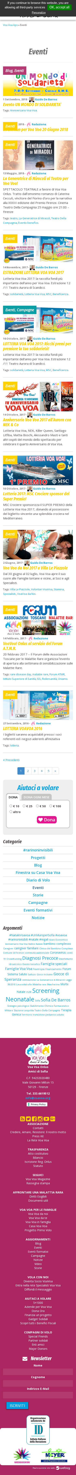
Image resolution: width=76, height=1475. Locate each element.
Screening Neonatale (33, 994)
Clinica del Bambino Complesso (56, 948)
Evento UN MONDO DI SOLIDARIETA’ (32, 104)
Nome (38, 1365)
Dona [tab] (13, 797)
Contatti (38, 1128)
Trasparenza (38, 1149)
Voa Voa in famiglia (38, 1222)
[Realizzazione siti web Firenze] (63, 1468)
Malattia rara (39, 984)
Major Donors (38, 1349)
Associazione (38, 1124)
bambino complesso (57, 944)
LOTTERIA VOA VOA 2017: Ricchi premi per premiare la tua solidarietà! (37, 346)
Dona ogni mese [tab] (36, 797)
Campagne (38, 902)
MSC (48, 294)
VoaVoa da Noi (26, 594)
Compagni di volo (38, 1332)
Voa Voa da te (38, 1218)
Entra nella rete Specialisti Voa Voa (38, 1285)
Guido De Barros (45, 99)
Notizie (38, 917)
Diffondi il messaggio (38, 1289)
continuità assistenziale (37, 952)
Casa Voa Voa (38, 1226)
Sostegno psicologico (18, 1005)
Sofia (37, 1000)
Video (38, 1264)
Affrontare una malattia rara (38, 1192)
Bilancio (38, 1158)
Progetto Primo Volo (38, 1230)
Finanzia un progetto (38, 1315)
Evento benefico (28, 223)
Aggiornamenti (38, 1239)
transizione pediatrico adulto (48, 1014)
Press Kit (38, 1136)
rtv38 (28, 992)
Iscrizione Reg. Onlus (38, 1162)
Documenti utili (38, 1200)
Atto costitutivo (38, 1153)
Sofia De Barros (56, 1000)
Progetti (38, 857)
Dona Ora (38, 1311)
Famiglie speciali (54, 963)
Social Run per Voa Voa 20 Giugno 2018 (35, 129)
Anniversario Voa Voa (23, 110)
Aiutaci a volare (38, 1299)
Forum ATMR (57, 674)
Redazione (38, 124)
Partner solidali (38, 1340)
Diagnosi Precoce (40, 958)
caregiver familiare (26, 948)
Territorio (27, 1014)
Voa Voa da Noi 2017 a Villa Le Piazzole (35, 568)
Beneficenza (60, 294)
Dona (49, 819)
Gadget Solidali (38, 1319)
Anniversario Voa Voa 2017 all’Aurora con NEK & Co (37, 422)
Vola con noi (38, 1277)
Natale (21, 992)
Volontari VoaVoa (41, 589)
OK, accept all (59, 7)
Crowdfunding (13, 958)
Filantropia (39, 969)
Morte (64, 984)
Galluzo (32, 974)
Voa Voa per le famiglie (38, 1210)
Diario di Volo (38, 880)
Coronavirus (58, 952)
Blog (38, 865)
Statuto (38, 1166)
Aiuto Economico (58, 939)
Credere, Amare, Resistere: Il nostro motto (38, 1132)
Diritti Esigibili (38, 1196)
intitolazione (29, 979)
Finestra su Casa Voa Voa (38, 872)
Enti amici (38, 1344)
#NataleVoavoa (19, 935)
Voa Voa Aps (10, 25)
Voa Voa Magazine (38, 1179)
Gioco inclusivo (45, 974)
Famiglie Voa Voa (18, 968)
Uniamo (62, 679)
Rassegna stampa (38, 1183)
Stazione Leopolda (24, 1010)
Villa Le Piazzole (20, 589)
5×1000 (38, 1303)
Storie (38, 894)
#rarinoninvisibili (38, 850)
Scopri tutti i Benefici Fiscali (38, 1323)
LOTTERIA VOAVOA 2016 (22, 728)
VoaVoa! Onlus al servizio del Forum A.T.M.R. (32, 646)
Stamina (59, 589)
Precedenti (12, 760)
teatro (14, 218)
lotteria (14, 745)
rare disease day (20, 674)
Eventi (38, 887)
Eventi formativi (38, 910)
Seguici (38, 1175)
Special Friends (38, 1336)
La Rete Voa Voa (38, 1140)
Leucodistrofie (24, 984)
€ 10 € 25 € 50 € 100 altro (36, 809)
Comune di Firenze (13, 952)
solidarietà (16, 294)
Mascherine (53, 984)
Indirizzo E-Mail (38, 1389)
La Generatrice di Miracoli (34, 218)
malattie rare (40, 674)
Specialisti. (9, 594)
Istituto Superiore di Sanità (19, 679)
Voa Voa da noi (38, 1214)
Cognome (38, 1377)
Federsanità (49, 679)
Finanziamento (53, 969)
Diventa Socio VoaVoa (38, 1281)
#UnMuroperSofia (43, 935)
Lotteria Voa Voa (35, 294)
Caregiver (8, 948)
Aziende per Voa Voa (38, 1307)
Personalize (39, 12)
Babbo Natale (35, 944)
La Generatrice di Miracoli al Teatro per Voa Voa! (35, 181)
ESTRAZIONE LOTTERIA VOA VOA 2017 (33, 272)
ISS (39, 679)
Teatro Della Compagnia (47, 1010)
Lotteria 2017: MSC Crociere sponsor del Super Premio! (36, 496)
